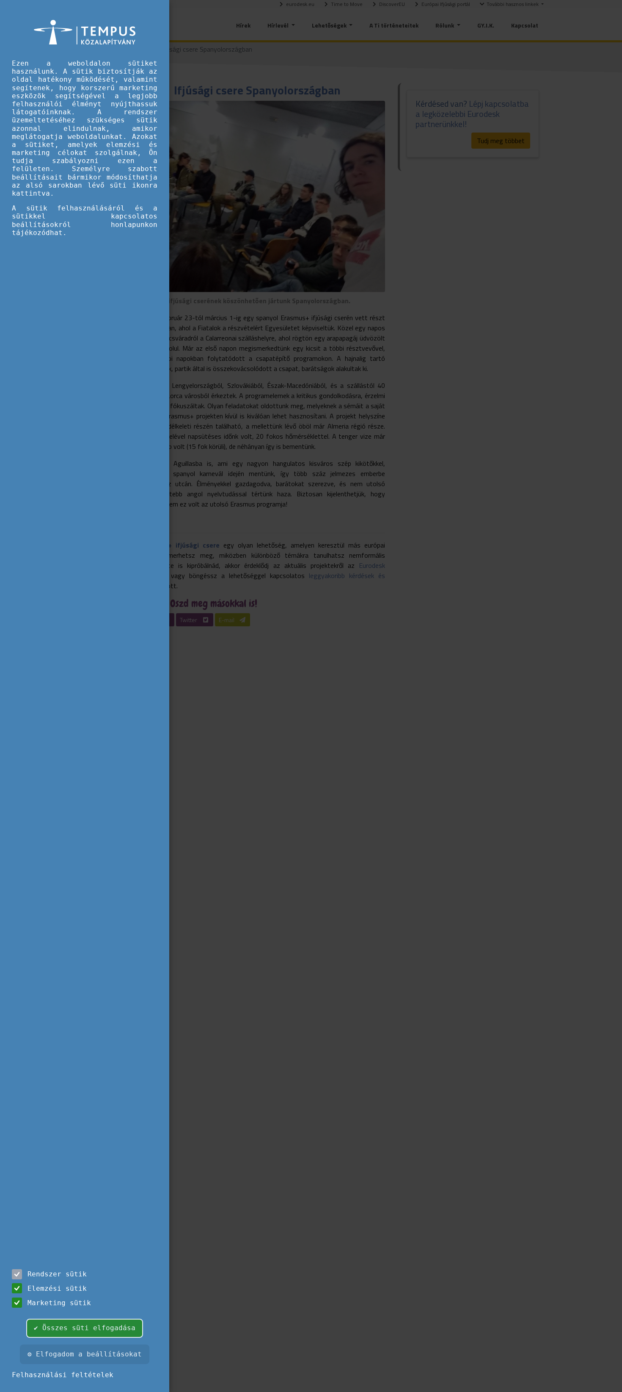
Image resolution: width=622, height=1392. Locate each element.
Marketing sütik (59, 1303)
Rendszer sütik (57, 1274)
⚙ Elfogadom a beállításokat (85, 1354)
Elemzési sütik (57, 1288)
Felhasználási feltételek (62, 1375)
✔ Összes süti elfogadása (84, 1328)
